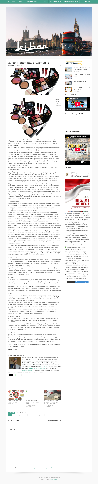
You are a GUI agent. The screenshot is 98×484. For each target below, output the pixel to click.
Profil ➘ (21, 1)
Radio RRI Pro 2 (44, 366)
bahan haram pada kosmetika (20, 415)
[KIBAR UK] (49, 31)
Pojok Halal (22, 412)
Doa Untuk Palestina (13, 420)
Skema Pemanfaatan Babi (14, 400)
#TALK (14, 1)
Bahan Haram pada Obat (54, 420)
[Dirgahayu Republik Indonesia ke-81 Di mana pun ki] (77, 195)
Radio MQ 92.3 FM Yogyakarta (37, 368)
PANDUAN (44, 1)
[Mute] (85, 109)
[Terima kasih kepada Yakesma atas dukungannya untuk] (77, 262)
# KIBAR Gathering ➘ (32, 1)
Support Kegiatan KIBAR (71, 1)
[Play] (67, 109)
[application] (77, 104)
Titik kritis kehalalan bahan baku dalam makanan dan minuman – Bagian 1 (51, 402)
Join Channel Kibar (55, 1)
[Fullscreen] (88, 109)
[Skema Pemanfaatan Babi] (16, 395)
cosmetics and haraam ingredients (36, 415)
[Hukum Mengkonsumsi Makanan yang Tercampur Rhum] (34, 395)
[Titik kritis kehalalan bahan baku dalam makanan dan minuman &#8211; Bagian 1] (52, 395)
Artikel (17, 412)
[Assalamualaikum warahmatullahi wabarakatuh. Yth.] (77, 229)
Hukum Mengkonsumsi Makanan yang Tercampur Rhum (33, 402)
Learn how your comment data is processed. (40, 467)
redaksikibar (11, 65)
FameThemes (53, 479)
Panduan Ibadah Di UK (80, 81)
